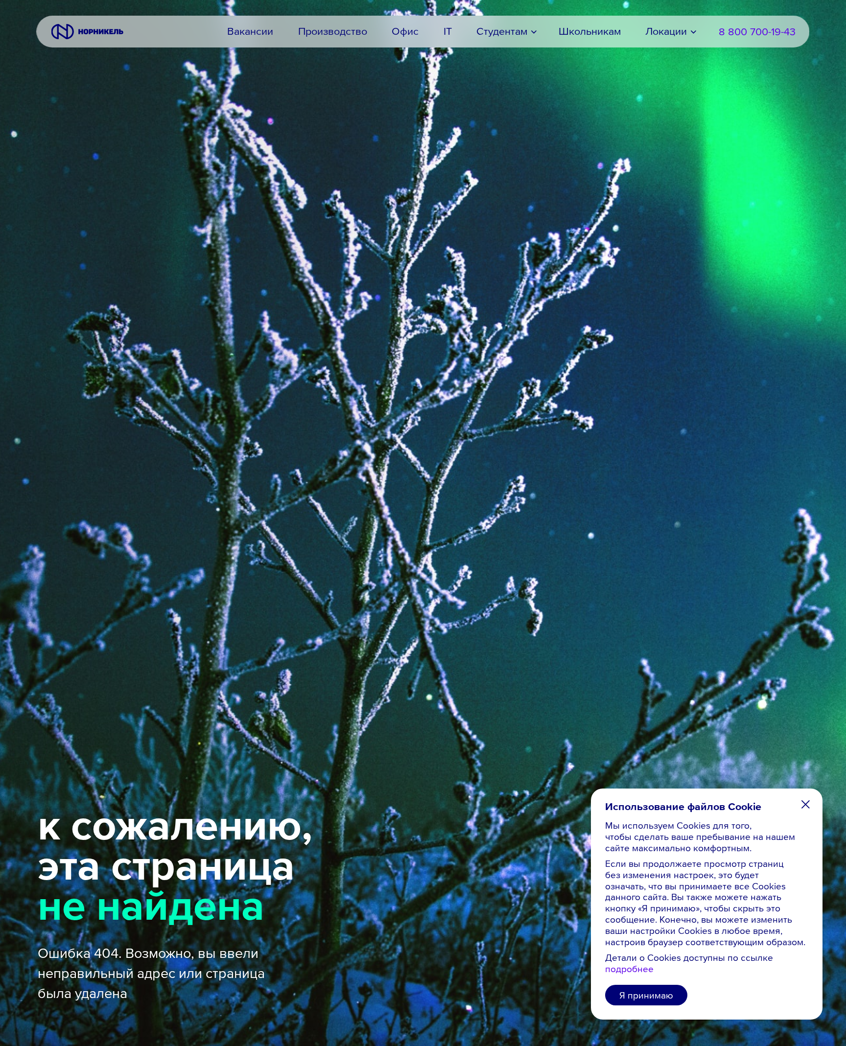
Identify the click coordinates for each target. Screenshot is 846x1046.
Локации (666, 31)
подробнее (629, 969)
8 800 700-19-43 (757, 31)
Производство (332, 31)
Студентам (501, 31)
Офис (405, 31)
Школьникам (590, 31)
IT (448, 31)
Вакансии (250, 31)
